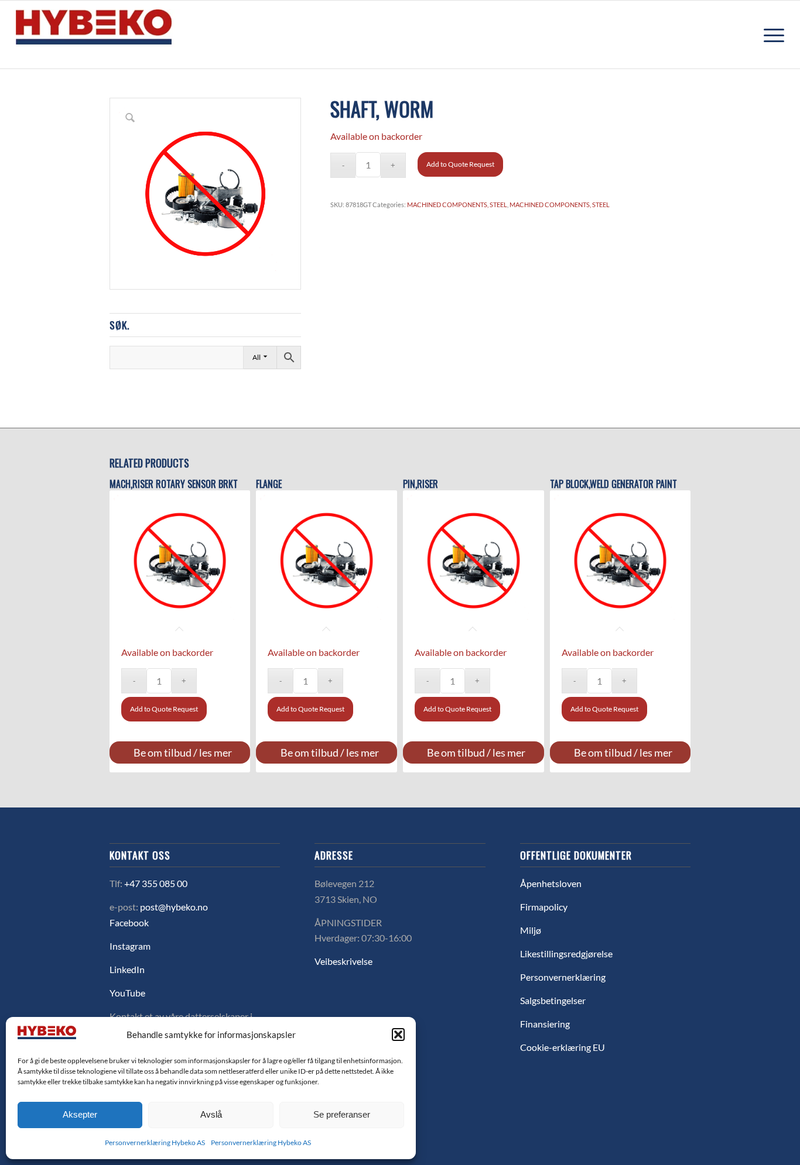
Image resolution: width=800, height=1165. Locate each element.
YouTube (127, 992)
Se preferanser (341, 1114)
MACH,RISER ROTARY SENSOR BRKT (174, 484)
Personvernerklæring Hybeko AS (155, 1142)
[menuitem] (770, 34)
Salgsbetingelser (553, 1000)
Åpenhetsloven (551, 883)
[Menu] (770, 34)
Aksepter (80, 1114)
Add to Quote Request (460, 164)
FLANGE (269, 484)
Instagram (130, 945)
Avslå (211, 1114)
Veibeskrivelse (343, 961)
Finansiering (545, 1023)
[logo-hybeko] (115, 34)
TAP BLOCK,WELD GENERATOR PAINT (613, 484)
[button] (398, 1034)
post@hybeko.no (174, 906)
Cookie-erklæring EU (562, 1047)
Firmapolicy (543, 906)
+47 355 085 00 (155, 883)
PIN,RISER (420, 484)
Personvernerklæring (563, 976)
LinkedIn (127, 969)
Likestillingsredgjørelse (566, 953)
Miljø (530, 930)
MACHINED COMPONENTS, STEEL (457, 204)
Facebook (129, 922)
